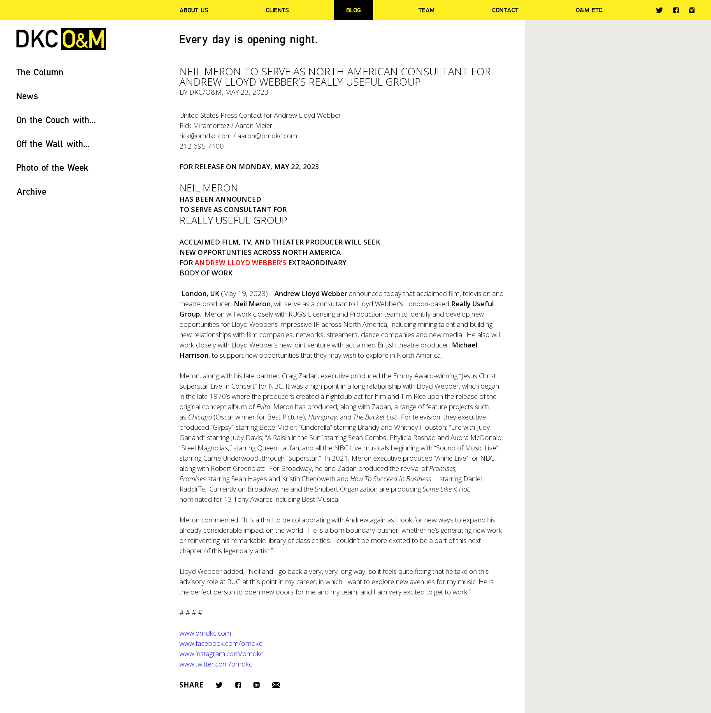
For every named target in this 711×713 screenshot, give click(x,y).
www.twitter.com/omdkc (215, 664)
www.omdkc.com (205, 633)
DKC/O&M (61, 39)
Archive (31, 191)
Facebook (676, 10)
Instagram (692, 10)
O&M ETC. (590, 10)
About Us (193, 10)
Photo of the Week (52, 167)
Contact (505, 10)
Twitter (659, 10)
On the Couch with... (56, 119)
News (27, 95)
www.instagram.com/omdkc (221, 653)
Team (426, 10)
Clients (277, 10)
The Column (40, 71)
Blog (353, 10)
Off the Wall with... (53, 143)
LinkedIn (256, 685)
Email (276, 685)
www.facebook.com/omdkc (220, 643)
